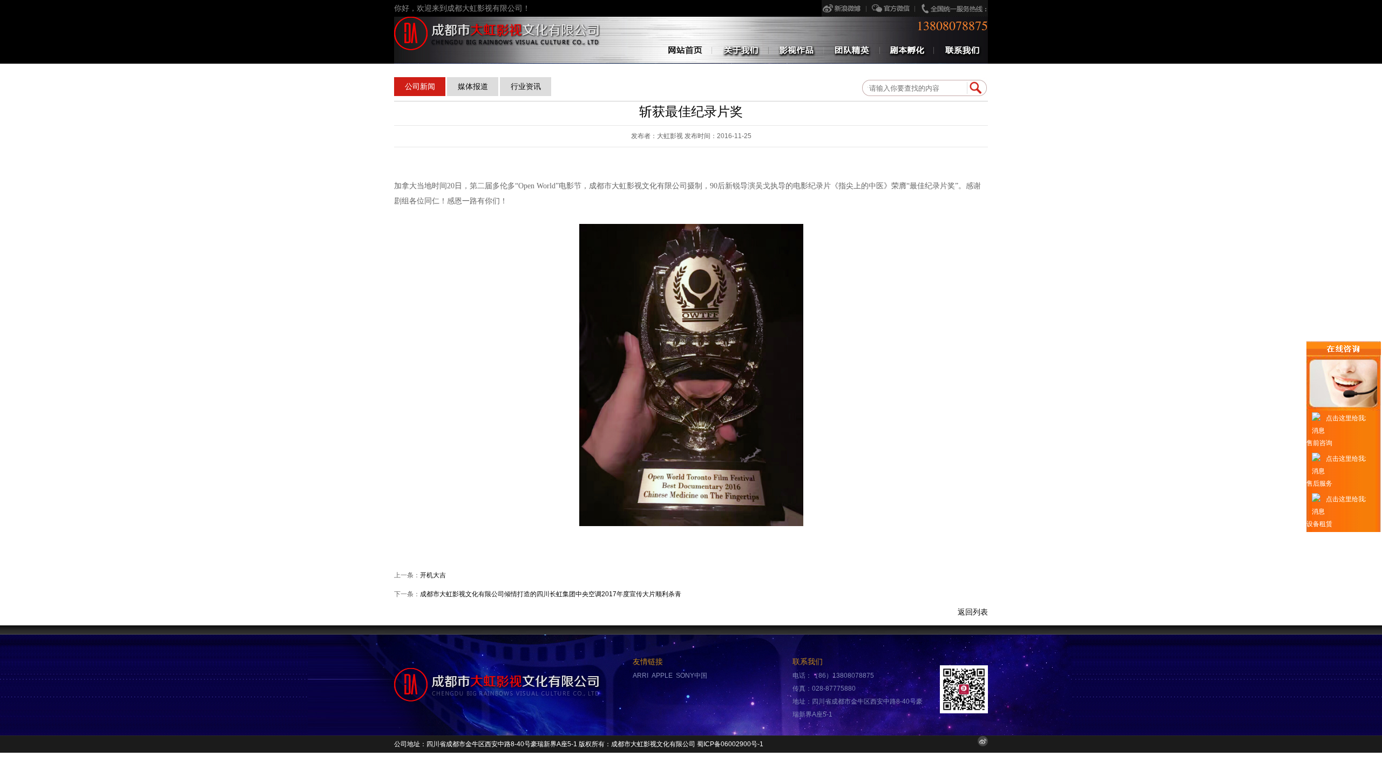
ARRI (640, 675)
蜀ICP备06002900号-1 (730, 744)
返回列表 (973, 612)
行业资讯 (526, 86)
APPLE (662, 675)
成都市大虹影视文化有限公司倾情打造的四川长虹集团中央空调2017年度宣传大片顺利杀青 (550, 594)
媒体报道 (473, 86)
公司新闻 (420, 86)
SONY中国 (691, 675)
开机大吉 (433, 575)
